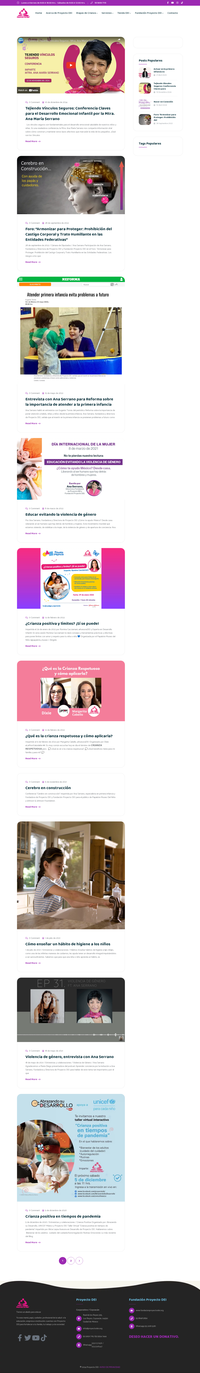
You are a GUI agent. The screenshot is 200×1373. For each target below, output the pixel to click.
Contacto (172, 13)
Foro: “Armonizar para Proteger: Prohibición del (165, 117)
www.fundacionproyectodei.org (150, 1310)
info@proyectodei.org (92, 1328)
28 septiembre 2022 (164, 123)
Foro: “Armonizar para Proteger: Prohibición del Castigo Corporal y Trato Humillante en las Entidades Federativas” (68, 234)
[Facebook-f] (19, 1337)
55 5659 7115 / (89, 1336)
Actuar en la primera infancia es (164, 70)
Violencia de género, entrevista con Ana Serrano (69, 1057)
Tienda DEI (123, 13)
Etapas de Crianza (86, 13)
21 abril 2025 (161, 75)
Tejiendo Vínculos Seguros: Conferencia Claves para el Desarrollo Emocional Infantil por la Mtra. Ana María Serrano (70, 113)
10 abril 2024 (161, 105)
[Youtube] (35, 1337)
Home (38, 13)
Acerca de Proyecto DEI (59, 13)
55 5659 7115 (100, 3)
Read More (31, 141)
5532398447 (97, 1346)
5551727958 (97, 1343)
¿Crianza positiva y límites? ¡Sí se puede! (62, 623)
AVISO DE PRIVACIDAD (110, 1367)
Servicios (107, 13)
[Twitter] (27, 1337)
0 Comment (34, 102)
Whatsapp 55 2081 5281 (146, 1326)
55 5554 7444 (101, 1336)
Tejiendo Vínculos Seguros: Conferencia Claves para (165, 86)
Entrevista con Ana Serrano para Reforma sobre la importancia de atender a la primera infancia (69, 402)
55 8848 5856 (141, 1318)
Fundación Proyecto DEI (148, 13)
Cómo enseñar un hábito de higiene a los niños (67, 944)
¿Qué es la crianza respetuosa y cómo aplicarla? (69, 736)
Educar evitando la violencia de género (60, 514)
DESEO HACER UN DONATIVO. (154, 1337)
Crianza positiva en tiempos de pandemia (63, 1216)
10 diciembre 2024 (163, 92)
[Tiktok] (43, 1337)
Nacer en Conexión (163, 101)
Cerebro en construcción (48, 788)
